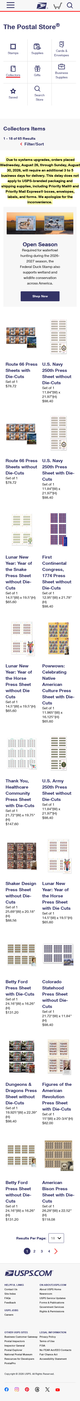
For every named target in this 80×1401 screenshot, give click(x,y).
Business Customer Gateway (21, 1336)
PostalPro (10, 1363)
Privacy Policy (48, 1336)
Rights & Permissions (52, 1311)
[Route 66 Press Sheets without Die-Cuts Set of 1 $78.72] (22, 433)
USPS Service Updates (53, 1298)
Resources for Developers (19, 1358)
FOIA (42, 1345)
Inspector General (14, 1345)
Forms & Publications (52, 1302)
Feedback (10, 1302)
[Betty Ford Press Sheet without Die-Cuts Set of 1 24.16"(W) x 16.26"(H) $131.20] (22, 1155)
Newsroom (46, 1293)
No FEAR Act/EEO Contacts (55, 1349)
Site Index (10, 1293)
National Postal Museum (18, 1354)
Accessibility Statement (53, 1358)
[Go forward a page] (56, 1251)
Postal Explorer (13, 1349)
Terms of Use (47, 1341)
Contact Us (10, 1289)
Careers (8, 1314)
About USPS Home (50, 1289)
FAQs (7, 1298)
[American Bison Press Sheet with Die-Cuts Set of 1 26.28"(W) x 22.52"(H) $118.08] (58, 1155)
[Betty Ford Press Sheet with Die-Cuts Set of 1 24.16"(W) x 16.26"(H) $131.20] (22, 954)
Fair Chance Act (49, 1354)
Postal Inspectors (14, 1341)
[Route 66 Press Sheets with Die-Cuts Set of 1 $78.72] (22, 336)
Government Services (52, 1306)
